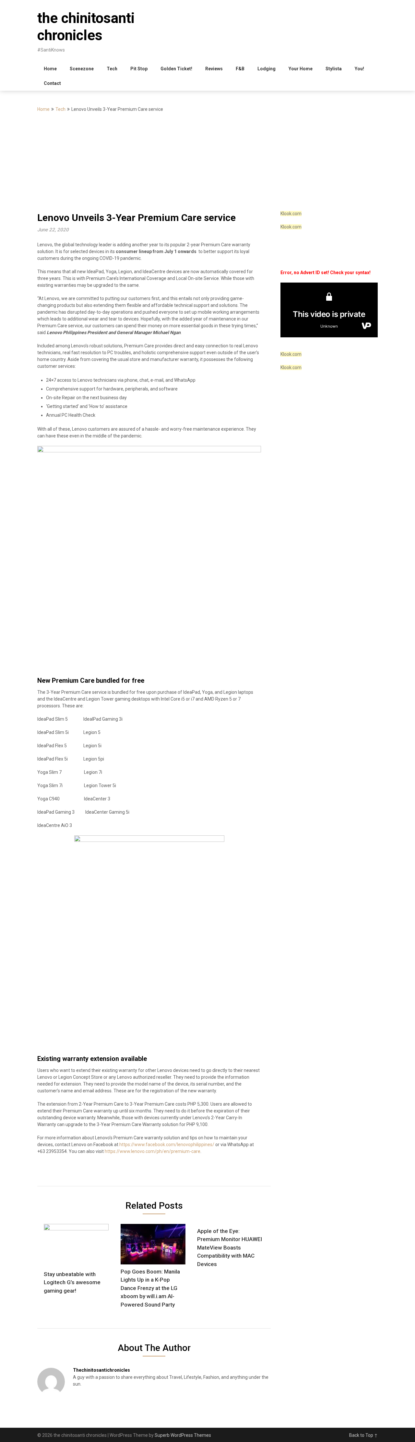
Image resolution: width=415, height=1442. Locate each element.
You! (359, 68)
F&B (240, 68)
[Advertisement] (207, 161)
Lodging (266, 68)
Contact (52, 83)
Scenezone (82, 68)
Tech (112, 68)
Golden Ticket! (176, 68)
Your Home (301, 68)
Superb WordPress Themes (183, 1435)
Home (50, 68)
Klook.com (291, 213)
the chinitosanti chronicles (86, 27)
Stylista (334, 68)
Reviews (214, 68)
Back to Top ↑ (363, 1435)
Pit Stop (139, 68)
